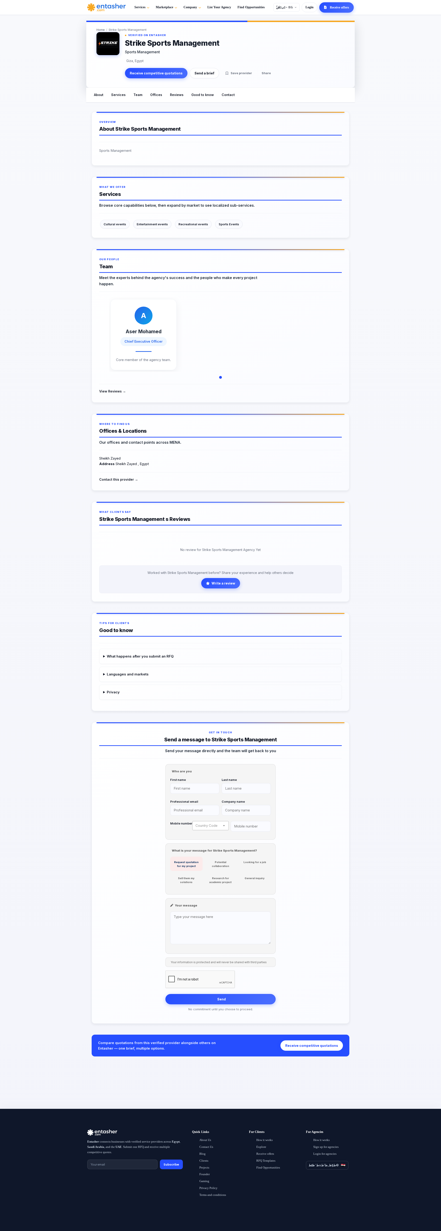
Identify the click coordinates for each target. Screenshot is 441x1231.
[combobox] (210, 825)
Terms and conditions (212, 1195)
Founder (204, 1174)
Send (221, 999)
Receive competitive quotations (156, 73)
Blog (202, 1153)
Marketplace (164, 7)
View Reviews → (112, 391)
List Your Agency (219, 7)
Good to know (202, 95)
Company (190, 7)
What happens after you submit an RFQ (140, 656)
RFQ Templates (265, 1160)
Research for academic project (220, 880)
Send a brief (204, 73)
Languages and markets (128, 674)
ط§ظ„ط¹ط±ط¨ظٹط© (324, 1165)
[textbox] (210, 825)
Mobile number (181, 823)
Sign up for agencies (326, 1147)
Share (266, 73)
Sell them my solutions (186, 880)
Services (139, 7)
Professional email (184, 801)
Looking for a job (254, 862)
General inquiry (255, 878)
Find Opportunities (251, 7)
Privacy (113, 692)
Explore (261, 1147)
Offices (156, 95)
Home (100, 29)
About (98, 95)
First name (178, 780)
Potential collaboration (220, 864)
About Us (205, 1140)
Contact (228, 95)
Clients (203, 1160)
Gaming (204, 1181)
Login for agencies (324, 1153)
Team (137, 95)
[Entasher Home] (106, 7)
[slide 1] (220, 377)
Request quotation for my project (186, 864)
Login (309, 7)
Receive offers (265, 1153)
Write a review (223, 583)
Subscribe (171, 1164)
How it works (264, 1140)
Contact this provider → (118, 479)
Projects (204, 1167)
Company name (233, 801)
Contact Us (206, 1147)
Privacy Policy (208, 1188)
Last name (229, 780)
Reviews (177, 95)
